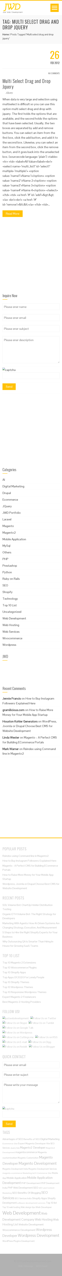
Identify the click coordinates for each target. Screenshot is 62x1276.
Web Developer (44, 1207)
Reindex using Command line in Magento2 (25, 856)
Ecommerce (10, 499)
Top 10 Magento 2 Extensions (19, 962)
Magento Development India (15, 1169)
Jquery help (15, 1148)
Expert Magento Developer (32, 1143)
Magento (8, 526)
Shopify (7, 592)
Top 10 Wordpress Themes (17, 987)
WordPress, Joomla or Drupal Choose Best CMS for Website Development (29, 726)
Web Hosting (10, 625)
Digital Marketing (13, 486)
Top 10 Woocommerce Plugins (19, 967)
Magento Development (38, 1163)
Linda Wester (10, 737)
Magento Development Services (42, 1169)
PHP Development (31, 1183)
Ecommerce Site (10, 1143)
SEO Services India (23, 1198)
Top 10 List (9, 605)
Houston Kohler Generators (20, 721)
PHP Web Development (20, 1187)
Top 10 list (51, 1202)
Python (7, 572)
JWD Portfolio (11, 513)
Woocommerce (12, 638)
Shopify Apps (39, 1198)
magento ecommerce (12, 1173)
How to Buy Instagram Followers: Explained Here (29, 860)
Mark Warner (10, 749)
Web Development (14, 618)
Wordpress (9, 645)
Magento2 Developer (32, 1147)
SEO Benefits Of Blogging (26, 1193)
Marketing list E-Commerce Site (37, 1173)
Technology (10, 599)
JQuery (9, 92)
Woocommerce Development (19, 1230)
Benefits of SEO (31, 1139)
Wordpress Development (38, 1235)
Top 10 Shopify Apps (14, 972)
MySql (6, 546)
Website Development (31, 1224)
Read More (12, 213)
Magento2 (9, 532)
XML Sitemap (25, 1266)
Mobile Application (14, 539)
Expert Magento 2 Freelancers (19, 997)
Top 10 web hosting (11, 1207)
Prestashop (9, 565)
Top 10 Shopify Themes (15, 982)
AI (3, 480)
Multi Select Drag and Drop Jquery (26, 83)
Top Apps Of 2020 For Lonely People (23, 977)
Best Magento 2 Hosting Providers (21, 1002)
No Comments (54, 73)
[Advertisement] (31, 256)
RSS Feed (41, 1266)
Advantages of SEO (12, 1139)
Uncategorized (11, 612)
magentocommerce (26, 1152)
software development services (31, 1203)
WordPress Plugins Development (18, 1241)
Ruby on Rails (11, 579)
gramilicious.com (13, 710)
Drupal (6, 493)
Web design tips (28, 1207)
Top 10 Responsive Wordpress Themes (24, 992)
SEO (5, 585)
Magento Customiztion (28, 1157)
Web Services (11, 632)
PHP (5, 559)
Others (6, 552)
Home (5, 34)
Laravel (6, 519)
